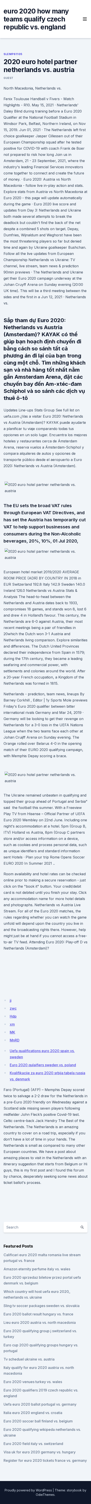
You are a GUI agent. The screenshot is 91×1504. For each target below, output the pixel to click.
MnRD (14, 1040)
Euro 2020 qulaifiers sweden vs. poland (43, 1065)
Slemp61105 (13, 54)
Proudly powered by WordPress (28, 1490)
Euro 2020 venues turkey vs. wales (33, 1382)
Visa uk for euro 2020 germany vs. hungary (40, 1452)
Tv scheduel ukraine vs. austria (29, 1359)
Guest (8, 78)
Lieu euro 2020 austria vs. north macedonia (40, 1322)
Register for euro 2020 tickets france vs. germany (45, 1460)
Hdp (13, 1016)
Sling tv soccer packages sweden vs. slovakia (42, 1305)
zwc (13, 1008)
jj (10, 1000)
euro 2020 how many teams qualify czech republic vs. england (36, 19)
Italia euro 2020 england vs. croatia (33, 1412)
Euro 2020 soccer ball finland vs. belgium (38, 1421)
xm (12, 1024)
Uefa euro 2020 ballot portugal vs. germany (40, 1404)
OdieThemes (45, 1494)
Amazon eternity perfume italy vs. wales (37, 1269)
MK (12, 1032)
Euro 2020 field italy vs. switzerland (33, 1443)
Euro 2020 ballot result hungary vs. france (38, 1314)
